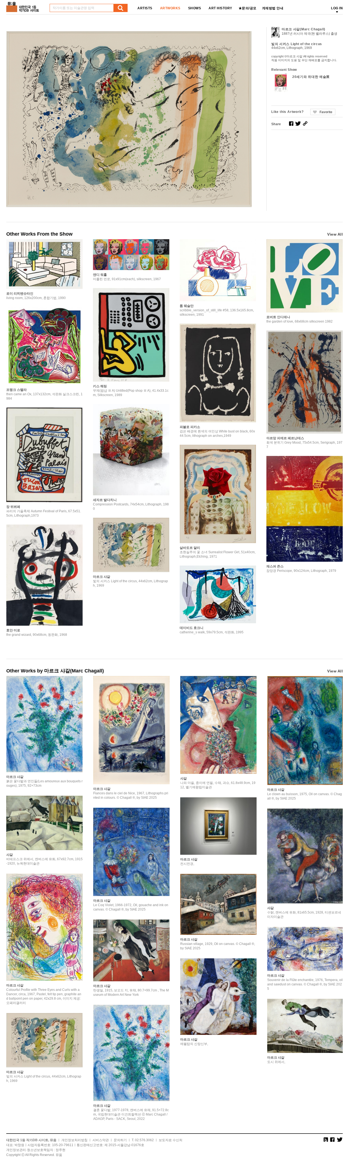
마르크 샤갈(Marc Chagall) (303, 29)
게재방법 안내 (273, 8)
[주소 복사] (305, 123)
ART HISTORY (220, 8)
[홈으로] (23, 5)
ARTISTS (144, 8)
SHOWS (194, 8)
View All (335, 234)
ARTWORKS (170, 8)
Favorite (326, 112)
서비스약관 (100, 1140)
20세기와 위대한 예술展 (311, 77)
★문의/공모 (248, 8)
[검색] (120, 8)
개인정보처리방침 (74, 1140)
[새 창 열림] (291, 123)
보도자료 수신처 (170, 1140)
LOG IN (337, 8)
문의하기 (120, 1140)
